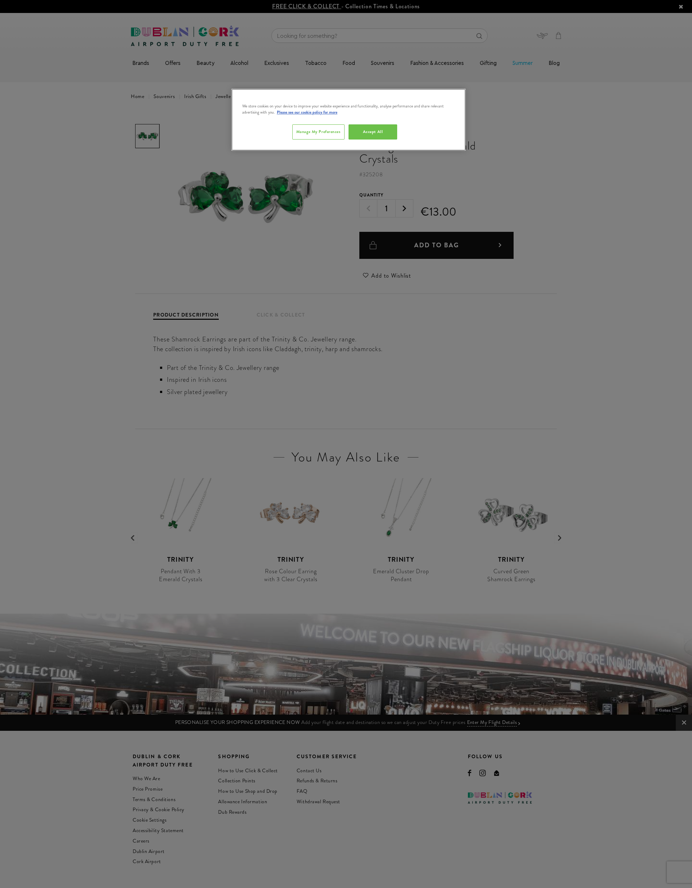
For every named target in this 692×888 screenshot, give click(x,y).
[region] (348, 120)
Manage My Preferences (318, 131)
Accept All (373, 131)
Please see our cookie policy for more (307, 112)
